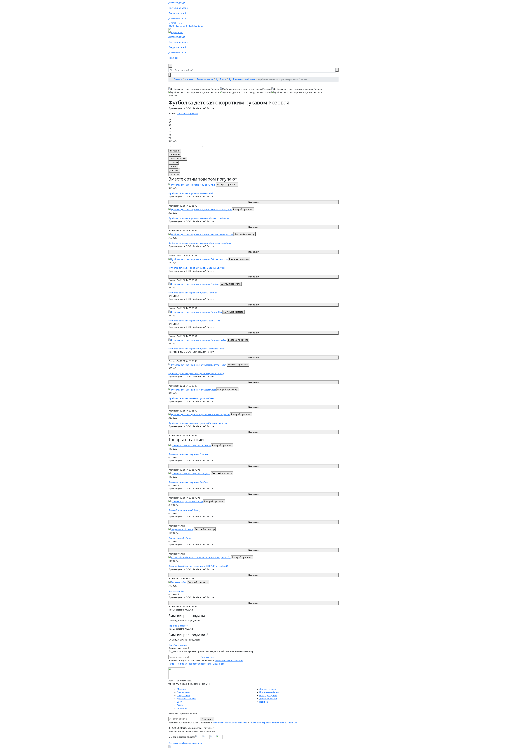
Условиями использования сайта (230, 722)
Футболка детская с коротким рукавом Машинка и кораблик (199, 243)
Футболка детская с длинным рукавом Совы (191, 398)
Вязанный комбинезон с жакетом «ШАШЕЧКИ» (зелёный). (198, 566)
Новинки (173, 57)
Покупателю (183, 695)
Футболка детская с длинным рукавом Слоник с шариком (197, 423)
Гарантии (174, 174)
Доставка (174, 170)
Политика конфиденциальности (185, 743)
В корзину (253, 202)
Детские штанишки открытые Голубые (188, 482)
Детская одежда (176, 2)
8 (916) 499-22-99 (176, 25)
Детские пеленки (177, 18)
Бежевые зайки (176, 591)
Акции (180, 704)
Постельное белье (178, 7)
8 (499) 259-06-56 (194, 25)
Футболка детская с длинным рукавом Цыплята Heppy (196, 373)
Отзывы (174, 162)
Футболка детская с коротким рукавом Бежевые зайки (196, 348)
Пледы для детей (177, 13)
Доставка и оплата (186, 698)
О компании (183, 692)
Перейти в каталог (178, 625)
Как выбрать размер (187, 113)
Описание (175, 154)
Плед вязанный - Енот (179, 538)
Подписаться (207, 657)
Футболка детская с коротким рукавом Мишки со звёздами (198, 218)
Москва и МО (175, 22)
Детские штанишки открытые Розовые (188, 454)
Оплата (173, 166)
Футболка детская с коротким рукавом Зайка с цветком (197, 267)
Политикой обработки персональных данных (200, 663)
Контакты (182, 708)
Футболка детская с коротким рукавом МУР (190, 193)
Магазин (181, 689)
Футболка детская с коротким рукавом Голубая (192, 292)
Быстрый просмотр (227, 184)
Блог (179, 701)
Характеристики (178, 158)
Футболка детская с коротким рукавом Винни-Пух (194, 320)
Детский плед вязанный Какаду (184, 510)
